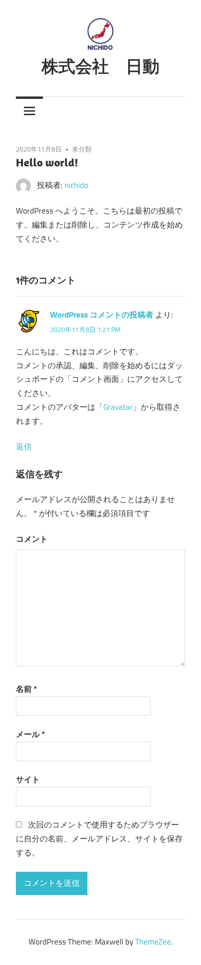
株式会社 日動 (100, 65)
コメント (32, 539)
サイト (28, 779)
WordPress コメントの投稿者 (101, 315)
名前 (26, 689)
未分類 (82, 149)
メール (30, 734)
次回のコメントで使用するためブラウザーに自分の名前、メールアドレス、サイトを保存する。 (99, 839)
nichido (76, 185)
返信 (24, 447)
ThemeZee (153, 942)
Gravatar (118, 407)
